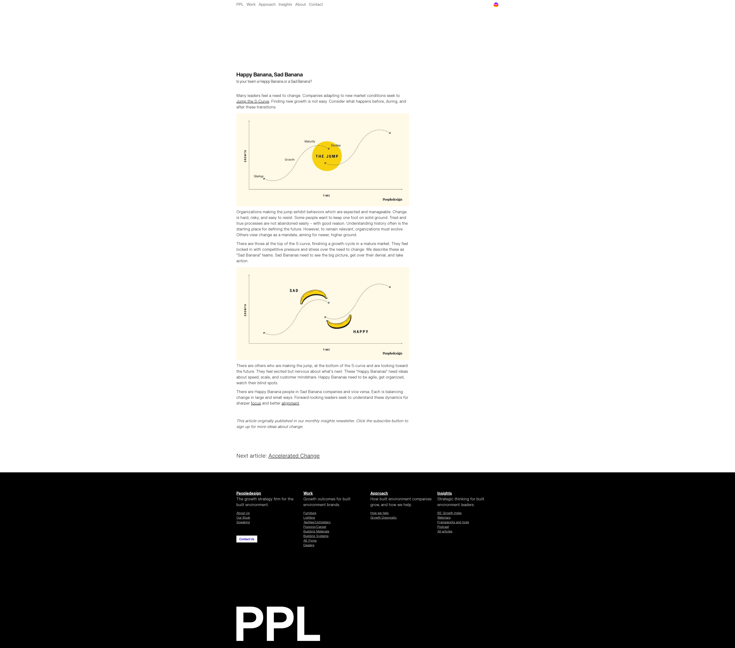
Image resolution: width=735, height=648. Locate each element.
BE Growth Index (449, 513)
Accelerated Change (294, 456)
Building (316, 531)
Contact (316, 5)
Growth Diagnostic (383, 517)
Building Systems (315, 536)
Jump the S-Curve (252, 102)
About (300, 5)
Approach (267, 5)
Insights (285, 5)
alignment (290, 404)
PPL (239, 5)
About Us (243, 513)
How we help (379, 513)
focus (256, 404)
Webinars (444, 517)
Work (251, 5)
